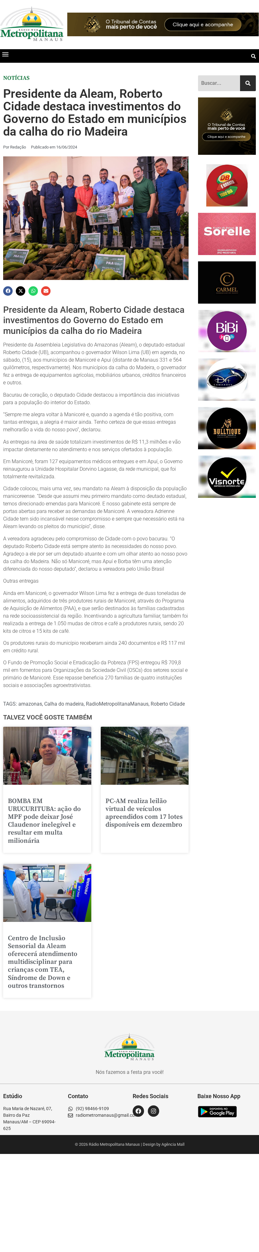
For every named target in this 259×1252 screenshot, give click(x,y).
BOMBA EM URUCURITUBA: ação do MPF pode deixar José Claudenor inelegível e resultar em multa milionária (44, 821)
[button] (5, 54)
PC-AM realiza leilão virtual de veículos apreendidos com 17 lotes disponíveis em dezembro (144, 813)
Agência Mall (172, 1144)
